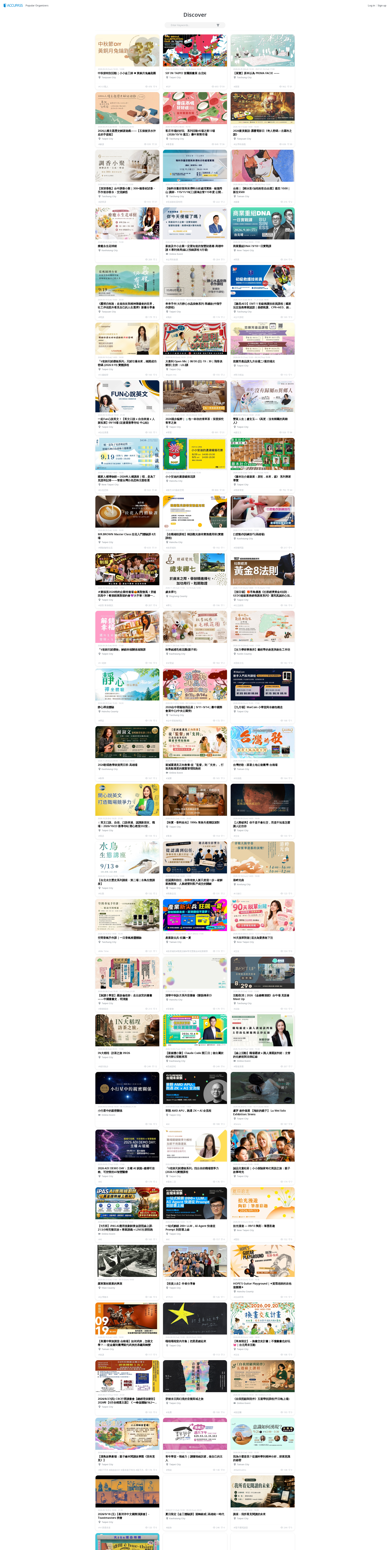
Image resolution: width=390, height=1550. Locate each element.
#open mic (171, 374)
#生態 (101, 893)
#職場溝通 (239, 1066)
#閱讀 (101, 317)
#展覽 (236, 86)
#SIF (168, 86)
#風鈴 (169, 317)
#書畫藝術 (103, 1008)
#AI (168, 1124)
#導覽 (169, 432)
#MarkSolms (240, 1469)
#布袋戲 (237, 778)
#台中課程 (239, 317)
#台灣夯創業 (172, 259)
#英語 (101, 835)
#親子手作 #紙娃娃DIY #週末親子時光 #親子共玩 (121, 1469)
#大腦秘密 (103, 374)
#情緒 (169, 1469)
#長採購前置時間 (174, 201)
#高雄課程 (171, 1066)
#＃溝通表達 (104, 1527)
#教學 (101, 778)
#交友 (236, 835)
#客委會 (170, 144)
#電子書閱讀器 (241, 1527)
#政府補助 (171, 547)
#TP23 (169, 1297)
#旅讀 (101, 1354)
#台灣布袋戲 (240, 144)
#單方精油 (239, 374)
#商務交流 (171, 893)
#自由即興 (239, 1297)
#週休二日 (171, 1181)
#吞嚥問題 (239, 547)
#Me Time (103, 951)
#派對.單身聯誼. (105, 605)
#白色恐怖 (103, 490)
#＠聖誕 (170, 662)
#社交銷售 (239, 605)
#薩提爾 (237, 1412)
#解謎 (101, 144)
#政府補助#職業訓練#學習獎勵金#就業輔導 (187, 951)
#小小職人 (103, 86)
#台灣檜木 (103, 1297)
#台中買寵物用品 (174, 720)
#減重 (169, 778)
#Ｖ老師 (102, 662)
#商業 (236, 259)
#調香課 (102, 201)
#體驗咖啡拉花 (105, 547)
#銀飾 (169, 1527)
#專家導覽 (239, 490)
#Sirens (237, 1124)
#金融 (236, 1008)
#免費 (169, 1412)
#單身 (169, 835)
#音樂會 (170, 1008)
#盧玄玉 (237, 432)
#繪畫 (236, 201)
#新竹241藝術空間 (175, 490)
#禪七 (169, 605)
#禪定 (101, 720)
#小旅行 (237, 893)
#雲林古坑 (239, 662)
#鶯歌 (236, 1239)
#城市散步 (103, 1066)
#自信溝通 (103, 432)
